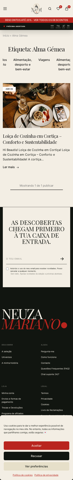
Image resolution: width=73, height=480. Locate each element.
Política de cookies (23, 475)
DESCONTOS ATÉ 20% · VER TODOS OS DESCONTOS (36, 19)
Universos (7, 357)
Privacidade (47, 398)
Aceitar (36, 445)
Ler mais (9, 167)
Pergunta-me (47, 351)
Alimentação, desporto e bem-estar (22, 64)
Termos (44, 393)
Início (6, 35)
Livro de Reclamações (52, 410)
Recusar (36, 456)
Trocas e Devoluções (12, 407)
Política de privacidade (46, 475)
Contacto (45, 363)
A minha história (10, 363)
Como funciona (48, 357)
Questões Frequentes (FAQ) (55, 368)
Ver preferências (36, 466)
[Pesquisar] (50, 8)
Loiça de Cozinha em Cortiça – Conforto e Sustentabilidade (32, 139)
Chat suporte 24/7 (50, 374)
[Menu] (5, 8)
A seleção (7, 351)
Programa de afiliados (12, 413)
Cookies (45, 404)
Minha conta (8, 393)
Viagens (44, 60)
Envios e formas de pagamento (11, 400)
